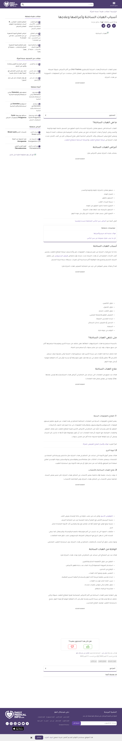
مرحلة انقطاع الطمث (97, 140)
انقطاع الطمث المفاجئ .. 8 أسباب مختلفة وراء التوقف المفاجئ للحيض (17, 24)
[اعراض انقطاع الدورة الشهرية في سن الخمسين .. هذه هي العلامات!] (34, 37)
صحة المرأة (94, 12)
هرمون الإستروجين (61, 256)
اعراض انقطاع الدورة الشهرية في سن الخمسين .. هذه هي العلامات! (16, 36)
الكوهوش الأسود (106, 516)
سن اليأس (93, 661)
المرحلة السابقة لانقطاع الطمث (76, 140)
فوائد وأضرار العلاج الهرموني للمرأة (95, 444)
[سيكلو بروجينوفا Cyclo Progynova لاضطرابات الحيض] (34, 118)
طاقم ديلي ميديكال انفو (82, 653)
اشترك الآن (76, 723)
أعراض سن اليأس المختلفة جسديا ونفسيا (90, 221)
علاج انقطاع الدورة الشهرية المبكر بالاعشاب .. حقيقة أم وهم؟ (17, 47)
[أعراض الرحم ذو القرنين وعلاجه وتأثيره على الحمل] (34, 64)
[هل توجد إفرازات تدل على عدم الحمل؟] (34, 79)
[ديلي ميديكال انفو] (11, 4)
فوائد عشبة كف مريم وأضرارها (105, 233)
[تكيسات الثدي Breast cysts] (34, 133)
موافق (39, 737)
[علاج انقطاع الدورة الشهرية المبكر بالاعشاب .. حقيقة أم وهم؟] (34, 48)
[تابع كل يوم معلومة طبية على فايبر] (23, 155)
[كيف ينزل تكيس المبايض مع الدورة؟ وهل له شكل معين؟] (34, 72)
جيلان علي (104, 653)
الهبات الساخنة (112, 661)
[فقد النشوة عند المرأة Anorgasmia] (34, 140)
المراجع (112, 668)
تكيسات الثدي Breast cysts (17, 132)
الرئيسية (114, 12)
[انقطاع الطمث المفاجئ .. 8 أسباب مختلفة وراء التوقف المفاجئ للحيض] (34, 25)
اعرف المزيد (49, 737)
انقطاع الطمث (102, 661)
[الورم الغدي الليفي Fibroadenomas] (34, 147)
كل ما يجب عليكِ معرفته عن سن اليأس (101, 238)
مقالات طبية (104, 12)
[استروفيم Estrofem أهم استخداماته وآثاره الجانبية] (34, 107)
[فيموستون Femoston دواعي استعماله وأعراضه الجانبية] (34, 96)
